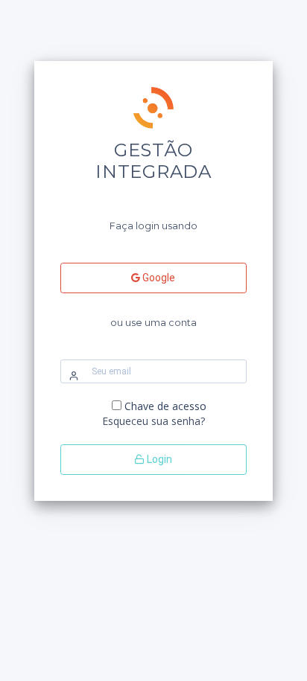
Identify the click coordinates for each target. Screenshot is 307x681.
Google (157, 278)
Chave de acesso (165, 406)
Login (158, 459)
